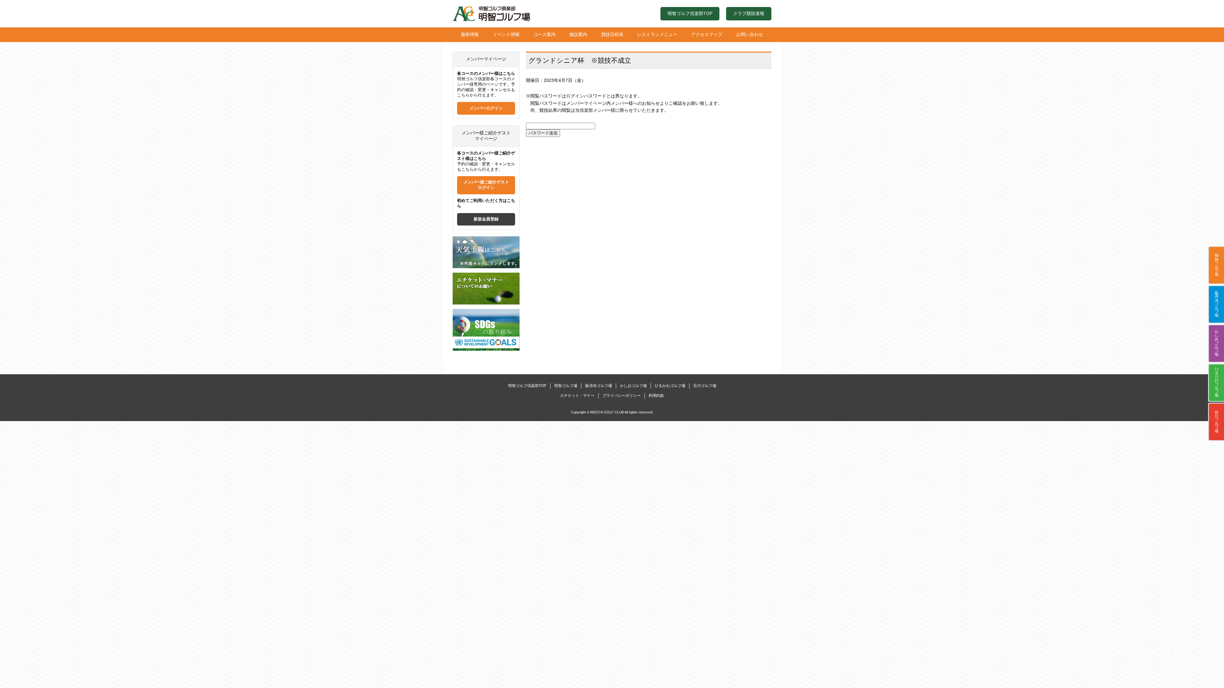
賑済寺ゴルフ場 (1216, 304)
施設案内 (578, 34)
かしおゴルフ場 (1216, 344)
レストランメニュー (657, 34)
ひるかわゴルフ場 (1216, 383)
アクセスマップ (706, 34)
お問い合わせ (749, 34)
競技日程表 (612, 34)
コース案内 (544, 34)
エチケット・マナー (577, 395)
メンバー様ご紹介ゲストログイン (486, 185)
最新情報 (470, 34)
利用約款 (656, 395)
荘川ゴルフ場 (1216, 422)
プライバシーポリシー (621, 395)
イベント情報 (506, 34)
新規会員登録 (486, 219)
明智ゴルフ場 (1216, 265)
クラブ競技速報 (748, 13)
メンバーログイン (486, 108)
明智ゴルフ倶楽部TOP (689, 13)
